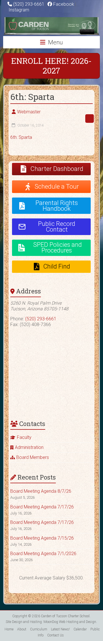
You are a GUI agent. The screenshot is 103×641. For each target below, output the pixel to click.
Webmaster (29, 112)
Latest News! (60, 629)
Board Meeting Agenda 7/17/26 (42, 507)
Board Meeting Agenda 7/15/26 (42, 538)
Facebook (63, 4)
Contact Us (55, 635)
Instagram (18, 10)
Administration (29, 447)
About (21, 629)
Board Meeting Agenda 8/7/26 (40, 491)
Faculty (24, 437)
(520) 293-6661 (28, 4)
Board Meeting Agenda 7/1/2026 (43, 553)
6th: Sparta (21, 137)
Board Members (32, 457)
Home (9, 629)
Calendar (80, 629)
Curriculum (38, 629)
